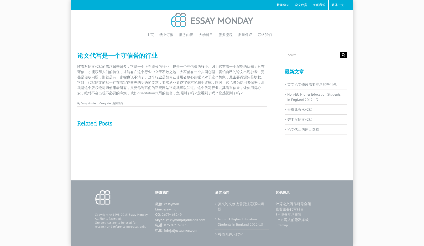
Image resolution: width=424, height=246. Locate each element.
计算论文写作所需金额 (293, 204)
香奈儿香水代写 (299, 109)
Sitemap (282, 225)
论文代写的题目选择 (303, 129)
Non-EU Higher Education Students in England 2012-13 (240, 222)
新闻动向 (117, 103)
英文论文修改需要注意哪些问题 (312, 84)
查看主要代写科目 (290, 209)
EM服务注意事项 (289, 214)
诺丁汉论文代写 (299, 119)
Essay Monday (89, 103)
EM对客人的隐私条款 (292, 220)
